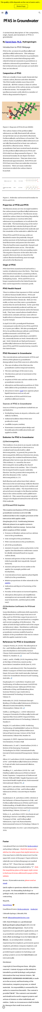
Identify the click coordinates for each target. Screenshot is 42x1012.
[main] (21, 20)
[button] (2, 12)
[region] (21, 5)
